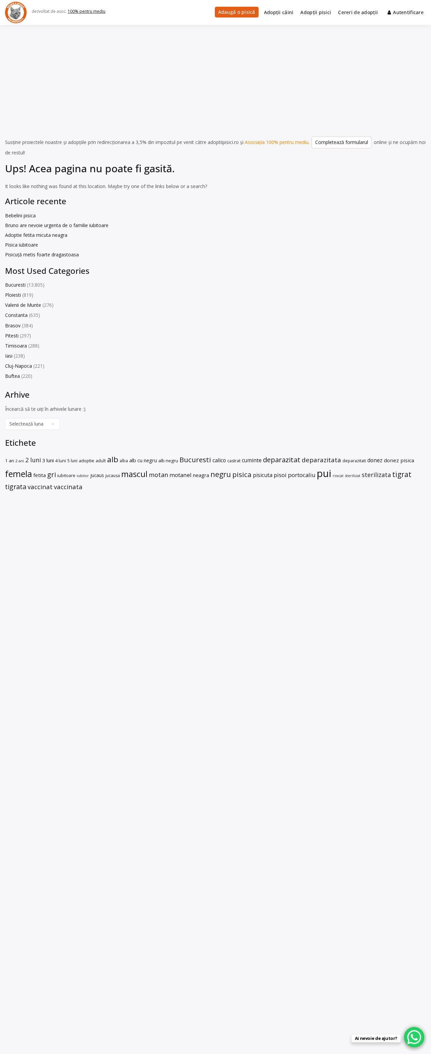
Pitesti (12, 335)
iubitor (83, 475)
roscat (338, 475)
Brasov (13, 325)
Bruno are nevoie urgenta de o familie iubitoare (56, 225)
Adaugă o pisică (236, 12)
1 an (9, 461)
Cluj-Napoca (18, 366)
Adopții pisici (315, 12)
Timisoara (16, 345)
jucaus (97, 475)
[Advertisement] (215, 75)
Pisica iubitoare (21, 245)
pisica (242, 474)
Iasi (8, 356)
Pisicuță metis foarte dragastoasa (42, 254)
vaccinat (40, 486)
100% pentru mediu (86, 11)
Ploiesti (13, 295)
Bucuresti (15, 285)
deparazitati (354, 461)
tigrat (401, 474)
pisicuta (262, 475)
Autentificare (408, 12)
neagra (201, 475)
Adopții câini (279, 12)
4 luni (60, 461)
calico (219, 460)
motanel (180, 475)
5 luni (72, 461)
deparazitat (281, 459)
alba (124, 461)
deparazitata (321, 460)
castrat (233, 461)
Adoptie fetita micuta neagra (36, 235)
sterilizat (352, 475)
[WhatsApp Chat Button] (414, 1037)
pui (324, 473)
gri (51, 474)
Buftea (12, 376)
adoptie (86, 461)
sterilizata (376, 475)
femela (18, 473)
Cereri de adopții (358, 12)
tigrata (15, 486)
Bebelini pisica (20, 215)
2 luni (33, 460)
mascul (134, 473)
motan (158, 475)
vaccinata (68, 486)
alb (112, 459)
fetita (39, 475)
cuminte (252, 460)
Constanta (16, 315)
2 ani (19, 461)
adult (101, 461)
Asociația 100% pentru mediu (276, 142)
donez (375, 460)
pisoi (280, 475)
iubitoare (66, 475)
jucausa (112, 475)
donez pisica (399, 460)
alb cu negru (143, 460)
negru (220, 474)
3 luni (48, 460)
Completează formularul (341, 142)
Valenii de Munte (23, 305)
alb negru (168, 461)
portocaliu (302, 475)
